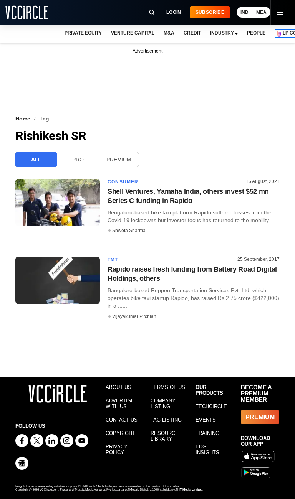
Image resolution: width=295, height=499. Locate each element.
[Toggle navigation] (279, 12)
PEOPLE (256, 33)
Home (22, 118)
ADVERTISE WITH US (120, 403)
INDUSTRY (222, 33)
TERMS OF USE (170, 387)
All (36, 159)
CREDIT (192, 33)
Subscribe (210, 12)
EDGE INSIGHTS (207, 449)
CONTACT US (122, 420)
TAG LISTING (166, 420)
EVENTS (206, 420)
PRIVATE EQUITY (83, 33)
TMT (113, 259)
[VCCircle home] (27, 12)
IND (244, 12)
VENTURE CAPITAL (132, 33)
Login (173, 12)
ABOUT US (118, 387)
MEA (261, 12)
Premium (118, 159)
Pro (77, 159)
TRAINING (207, 433)
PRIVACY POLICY (117, 449)
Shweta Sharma (129, 230)
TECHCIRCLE (211, 406)
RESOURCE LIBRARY (165, 436)
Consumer (123, 181)
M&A (169, 33)
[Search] (152, 12)
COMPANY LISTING (163, 403)
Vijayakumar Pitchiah (134, 316)
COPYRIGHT (120, 433)
